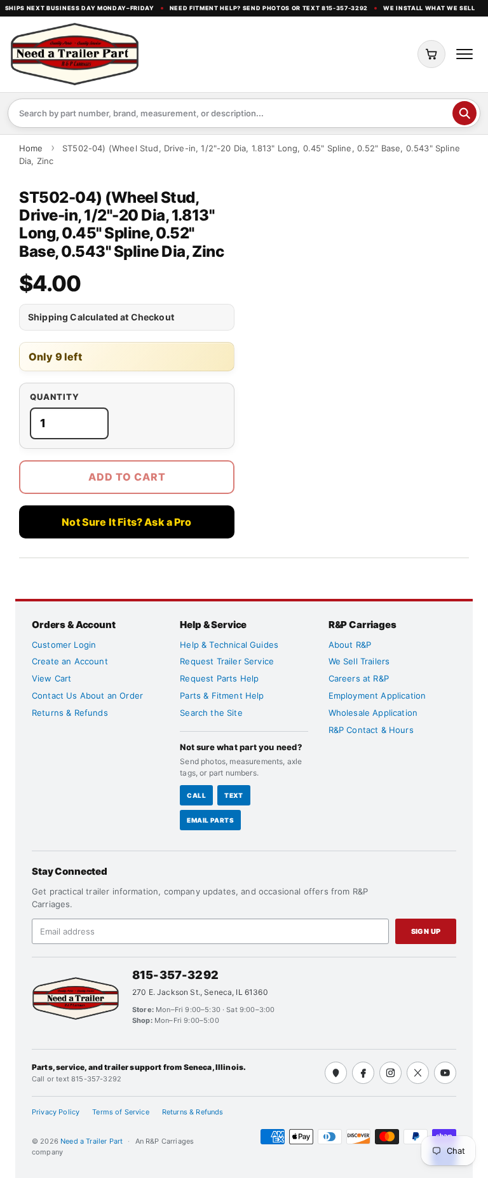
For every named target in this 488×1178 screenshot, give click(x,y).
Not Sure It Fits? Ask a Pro (126, 522)
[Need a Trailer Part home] (75, 54)
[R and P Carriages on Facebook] (363, 1073)
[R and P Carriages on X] (418, 1073)
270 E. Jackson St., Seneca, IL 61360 (200, 992)
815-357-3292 (175, 975)
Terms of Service (120, 1111)
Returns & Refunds (70, 713)
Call (196, 795)
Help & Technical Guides (229, 645)
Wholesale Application (373, 713)
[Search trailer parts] (464, 113)
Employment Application (377, 695)
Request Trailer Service (227, 661)
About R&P (350, 645)
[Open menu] (464, 54)
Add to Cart (127, 476)
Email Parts (210, 820)
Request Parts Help (219, 678)
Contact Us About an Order (87, 695)
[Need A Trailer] (75, 998)
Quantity (54, 397)
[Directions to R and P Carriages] (336, 1073)
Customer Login (64, 645)
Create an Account (70, 661)
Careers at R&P (359, 678)
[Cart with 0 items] (431, 54)
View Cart (51, 678)
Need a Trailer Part (92, 1141)
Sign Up (426, 931)
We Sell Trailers (359, 661)
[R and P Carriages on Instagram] (390, 1073)
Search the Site (211, 713)
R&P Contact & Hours (371, 730)
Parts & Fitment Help (222, 695)
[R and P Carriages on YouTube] (445, 1073)
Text (233, 795)
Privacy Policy (55, 1111)
